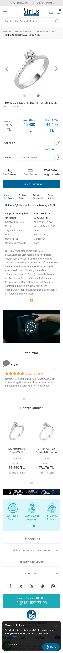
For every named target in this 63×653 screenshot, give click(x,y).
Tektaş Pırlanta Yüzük (45, 31)
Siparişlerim (22, 3)
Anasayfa (7, 31)
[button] (7, 68)
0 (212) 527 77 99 (31, 603)
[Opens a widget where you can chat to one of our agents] (51, 647)
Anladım (12, 644)
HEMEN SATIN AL (32, 184)
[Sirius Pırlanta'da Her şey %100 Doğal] (31, 492)
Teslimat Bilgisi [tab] (23, 196)
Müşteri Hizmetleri (46, 3)
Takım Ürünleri (51, 196)
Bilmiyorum (50, 149)
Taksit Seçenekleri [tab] (38, 196)
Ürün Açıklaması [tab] (9, 196)
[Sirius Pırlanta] (31, 12)
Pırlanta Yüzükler (23, 31)
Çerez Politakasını (13, 637)
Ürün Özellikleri (9, 174)
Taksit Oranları (30, 174)
